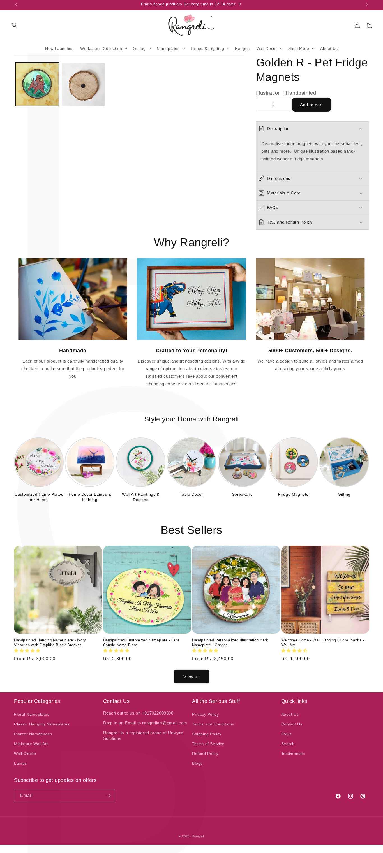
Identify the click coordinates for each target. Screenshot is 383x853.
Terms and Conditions (213, 724)
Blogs (197, 763)
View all (191, 676)
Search (288, 743)
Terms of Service (208, 743)
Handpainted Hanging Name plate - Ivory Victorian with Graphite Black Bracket (50, 642)
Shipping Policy (207, 734)
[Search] (14, 25)
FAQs (286, 734)
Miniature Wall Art (31, 743)
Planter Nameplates (33, 734)
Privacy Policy (205, 714)
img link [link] (72, 261)
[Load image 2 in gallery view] (83, 84)
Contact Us (292, 724)
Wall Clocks (25, 753)
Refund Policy (205, 753)
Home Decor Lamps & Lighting (90, 497)
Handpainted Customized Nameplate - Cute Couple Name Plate (141, 642)
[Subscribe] (108, 795)
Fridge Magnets (293, 494)
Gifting (344, 494)
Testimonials (293, 753)
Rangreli (198, 836)
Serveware (242, 494)
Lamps (20, 763)
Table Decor (191, 494)
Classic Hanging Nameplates (42, 724)
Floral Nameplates (31, 714)
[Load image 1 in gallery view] (37, 84)
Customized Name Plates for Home (39, 497)
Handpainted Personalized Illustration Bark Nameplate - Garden (230, 642)
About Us (290, 714)
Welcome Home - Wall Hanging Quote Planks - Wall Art (322, 642)
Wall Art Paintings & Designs (141, 497)
